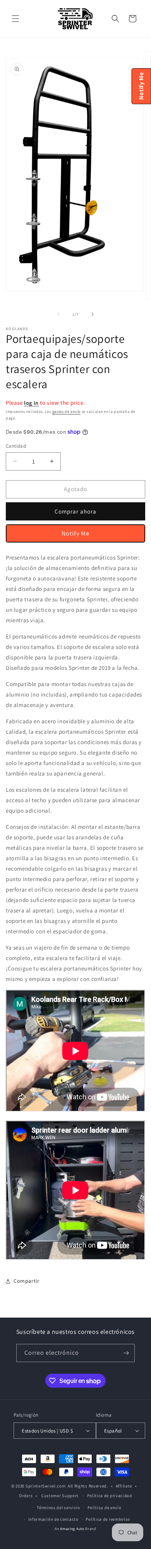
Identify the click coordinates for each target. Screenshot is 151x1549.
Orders (26, 1495)
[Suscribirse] (125, 1353)
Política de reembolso (108, 1519)
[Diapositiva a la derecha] (92, 314)
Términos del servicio (58, 1507)
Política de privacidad (109, 1495)
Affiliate (124, 1486)
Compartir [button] (26, 1280)
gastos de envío (66, 411)
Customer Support (60, 1495)
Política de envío (105, 1507)
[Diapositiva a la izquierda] (58, 314)
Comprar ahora (75, 511)
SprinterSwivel (41, 1486)
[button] (15, 18)
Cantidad (16, 446)
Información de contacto (53, 1519)
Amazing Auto (72, 1528)
